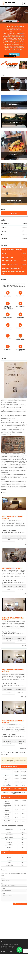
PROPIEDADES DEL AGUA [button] (9, 261)
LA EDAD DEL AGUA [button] (7, 257)
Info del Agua (5, 223)
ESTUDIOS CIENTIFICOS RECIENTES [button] (12, 250)
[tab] (14, 250)
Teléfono (3, 888)
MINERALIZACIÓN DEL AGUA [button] (10, 264)
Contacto (4, 238)
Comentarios (3, 893)
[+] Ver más (25, 223)
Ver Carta (14, 213)
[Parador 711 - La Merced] (8, 3)
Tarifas (3, 235)
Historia (3, 231)
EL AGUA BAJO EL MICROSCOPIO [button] (11, 268)
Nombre (2, 878)
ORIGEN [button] (4, 253)
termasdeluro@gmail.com (9, 947)
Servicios (4, 227)
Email (2, 883)
